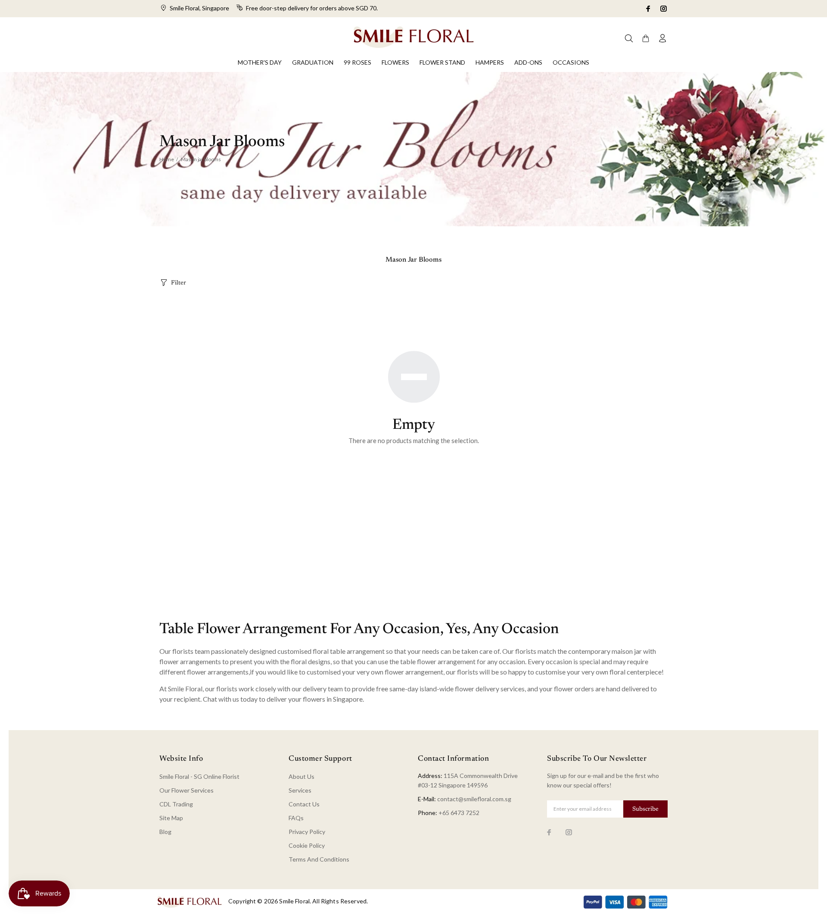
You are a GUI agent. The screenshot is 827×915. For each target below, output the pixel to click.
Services (300, 790)
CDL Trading (176, 804)
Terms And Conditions (319, 859)
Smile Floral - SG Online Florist (199, 776)
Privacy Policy (307, 831)
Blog (165, 831)
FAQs (296, 817)
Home (166, 159)
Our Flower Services (186, 790)
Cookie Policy (307, 845)
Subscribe (645, 809)
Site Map (171, 817)
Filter (178, 283)
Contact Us (304, 804)
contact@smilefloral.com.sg (474, 799)
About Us (301, 776)
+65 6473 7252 (458, 812)
